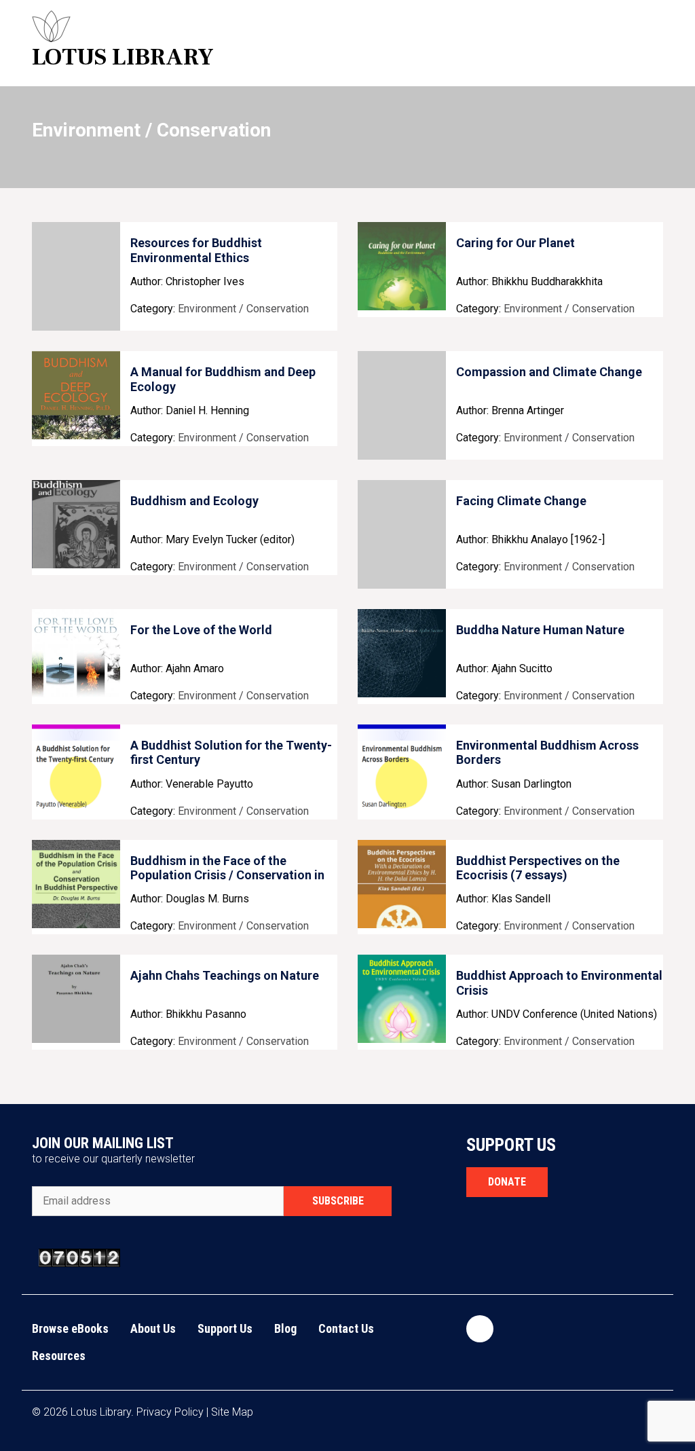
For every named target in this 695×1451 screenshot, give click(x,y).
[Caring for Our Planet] (402, 266)
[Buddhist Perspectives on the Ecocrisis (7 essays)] (402, 884)
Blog (285, 1328)
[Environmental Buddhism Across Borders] (402, 768)
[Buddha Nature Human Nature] (402, 653)
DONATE (507, 1181)
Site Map (232, 1412)
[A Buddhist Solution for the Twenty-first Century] (76, 768)
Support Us (225, 1328)
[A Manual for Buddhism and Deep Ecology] (76, 395)
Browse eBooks (70, 1328)
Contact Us (346, 1328)
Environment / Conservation (243, 308)
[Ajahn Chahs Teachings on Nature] (76, 999)
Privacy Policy (170, 1412)
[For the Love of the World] (76, 653)
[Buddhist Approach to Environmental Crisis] (402, 999)
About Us (153, 1328)
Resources (59, 1355)
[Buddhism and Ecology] (76, 524)
